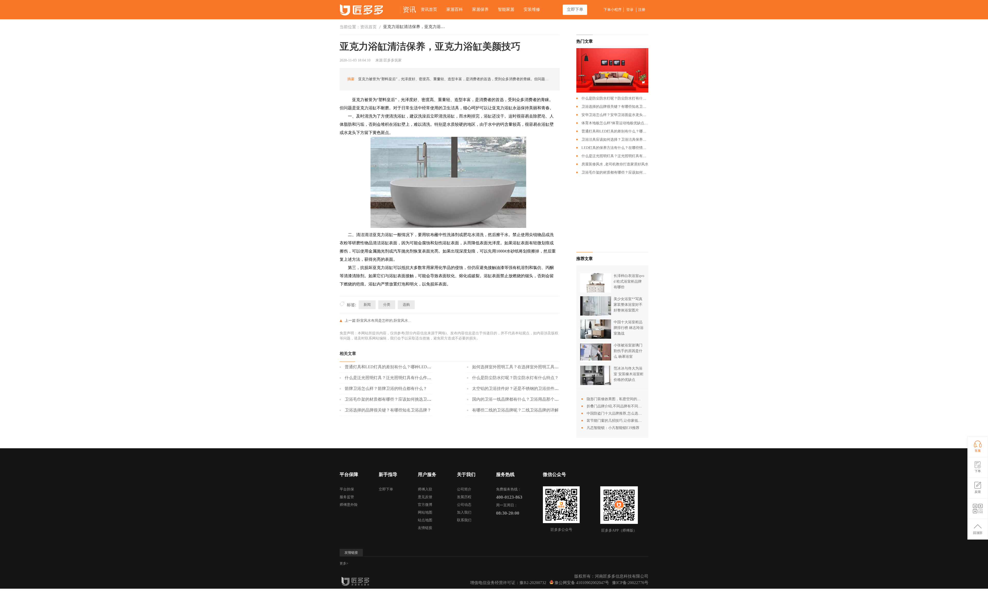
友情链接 (425, 528)
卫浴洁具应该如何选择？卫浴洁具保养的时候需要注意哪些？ (630, 139)
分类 (386, 305)
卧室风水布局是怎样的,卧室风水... (384, 321)
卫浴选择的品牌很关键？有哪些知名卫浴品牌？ (388, 410)
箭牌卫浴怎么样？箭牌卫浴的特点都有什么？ (386, 388)
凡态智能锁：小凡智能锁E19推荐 (613, 428)
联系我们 (464, 520)
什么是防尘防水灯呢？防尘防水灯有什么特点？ (515, 377)
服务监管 (347, 497)
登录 (629, 10)
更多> (344, 563)
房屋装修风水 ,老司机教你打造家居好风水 (614, 164)
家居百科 (454, 9)
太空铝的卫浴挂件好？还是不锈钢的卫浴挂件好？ (517, 388)
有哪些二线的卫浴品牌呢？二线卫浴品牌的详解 (515, 410)
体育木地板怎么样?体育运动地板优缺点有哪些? (619, 123)
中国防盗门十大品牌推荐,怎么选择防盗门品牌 (623, 413)
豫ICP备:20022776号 (630, 582)
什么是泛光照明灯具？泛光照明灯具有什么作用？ (390, 377)
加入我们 (464, 512)
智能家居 (506, 9)
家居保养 (480, 9)
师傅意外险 (349, 505)
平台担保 (347, 489)
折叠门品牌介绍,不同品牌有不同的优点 (618, 406)
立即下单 (575, 9)
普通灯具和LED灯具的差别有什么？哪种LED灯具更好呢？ (398, 367)
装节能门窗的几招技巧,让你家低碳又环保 (619, 421)
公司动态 (464, 505)
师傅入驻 (425, 489)
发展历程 (464, 497)
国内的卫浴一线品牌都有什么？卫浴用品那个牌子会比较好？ (527, 399)
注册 (641, 10)
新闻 (367, 305)
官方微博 (425, 505)
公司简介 (464, 489)
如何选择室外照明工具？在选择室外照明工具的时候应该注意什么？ (534, 367)
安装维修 (532, 9)
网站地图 (425, 512)
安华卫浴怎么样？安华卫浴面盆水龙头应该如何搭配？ (624, 115)
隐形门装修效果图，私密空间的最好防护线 (621, 399)
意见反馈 (425, 497)
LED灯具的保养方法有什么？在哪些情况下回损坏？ (622, 148)
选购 (406, 305)
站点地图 (425, 520)
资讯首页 (429, 9)
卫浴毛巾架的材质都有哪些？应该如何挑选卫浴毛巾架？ (396, 399)
